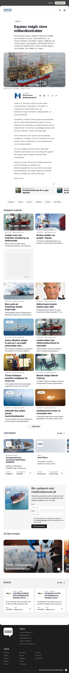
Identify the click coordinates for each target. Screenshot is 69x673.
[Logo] (8, 10)
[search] (60, 10)
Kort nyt (21, 655)
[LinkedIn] (44, 95)
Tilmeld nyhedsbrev (39, 526)
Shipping (6, 652)
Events (21, 661)
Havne (6, 664)
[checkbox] (32, 520)
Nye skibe (22, 652)
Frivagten (22, 658)
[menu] (64, 10)
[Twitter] (48, 95)
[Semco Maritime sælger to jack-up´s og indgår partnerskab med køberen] (19, 335)
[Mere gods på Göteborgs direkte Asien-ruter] (19, 299)
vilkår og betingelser (42, 520)
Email (32, 511)
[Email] (52, 95)
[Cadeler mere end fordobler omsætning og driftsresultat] (19, 230)
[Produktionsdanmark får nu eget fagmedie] (34, 190)
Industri (6, 655)
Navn (32, 504)
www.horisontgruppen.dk (26, 644)
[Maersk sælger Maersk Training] (50, 369)
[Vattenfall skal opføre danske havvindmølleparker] (19, 405)
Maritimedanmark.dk (29, 97)
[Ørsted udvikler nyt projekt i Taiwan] (50, 229)
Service (6, 658)
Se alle (59, 433)
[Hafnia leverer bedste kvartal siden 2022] (50, 298)
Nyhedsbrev (39, 658)
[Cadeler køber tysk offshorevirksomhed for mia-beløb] (50, 335)
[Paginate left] (5, 458)
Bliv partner (60, 3)
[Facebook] (40, 95)
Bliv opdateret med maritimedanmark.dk (51, 670)
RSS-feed (38, 655)
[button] (53, 184)
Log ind (50, 3)
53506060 (28, 641)
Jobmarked (22, 664)
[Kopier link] (56, 95)
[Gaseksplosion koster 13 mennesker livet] (50, 404)
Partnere (38, 652)
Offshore (6, 661)
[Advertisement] (18, 264)
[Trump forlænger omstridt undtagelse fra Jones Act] (19, 370)
